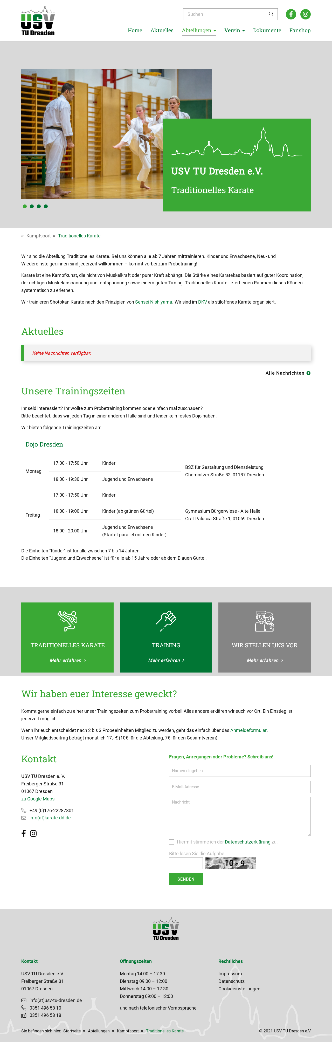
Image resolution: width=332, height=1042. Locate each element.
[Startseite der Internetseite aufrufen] (38, 20)
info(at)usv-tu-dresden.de (56, 1000)
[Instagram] (305, 14)
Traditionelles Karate (79, 235)
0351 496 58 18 (45, 1015)
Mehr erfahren (65, 660)
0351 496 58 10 (45, 1008)
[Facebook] (291, 14)
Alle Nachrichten (285, 373)
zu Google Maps (37, 798)
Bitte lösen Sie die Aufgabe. (197, 853)
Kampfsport (38, 235)
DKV (202, 302)
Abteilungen (99, 1031)
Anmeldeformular (248, 730)
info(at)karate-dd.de (50, 817)
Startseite (72, 1031)
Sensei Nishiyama (153, 302)
